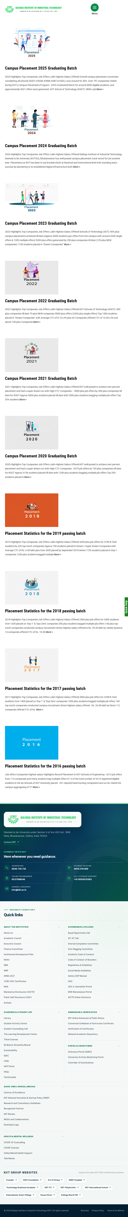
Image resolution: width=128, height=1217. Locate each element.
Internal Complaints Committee (83, 943)
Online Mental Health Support (18, 1153)
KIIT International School (96, 1187)
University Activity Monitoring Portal (86, 1057)
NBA (6, 965)
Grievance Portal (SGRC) (80, 1052)
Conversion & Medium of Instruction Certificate (91, 1023)
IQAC (6, 1055)
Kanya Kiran (46, 1195)
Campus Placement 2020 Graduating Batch (28, 426)
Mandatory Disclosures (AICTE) (19, 992)
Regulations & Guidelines (80, 965)
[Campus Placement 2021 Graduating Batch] (31, 355)
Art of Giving (54, 1180)
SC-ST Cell (73, 938)
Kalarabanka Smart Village (18, 1195)
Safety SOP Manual (77, 976)
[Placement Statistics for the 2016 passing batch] (31, 743)
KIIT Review (9, 1114)
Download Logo (11, 1124)
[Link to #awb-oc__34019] (95, 8)
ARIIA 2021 (9, 976)
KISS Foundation (31, 1180)
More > (100, 89)
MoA (6, 986)
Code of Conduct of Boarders (82, 959)
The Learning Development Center (20, 1034)
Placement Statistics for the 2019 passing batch (28, 504)
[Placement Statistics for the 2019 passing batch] (31, 510)
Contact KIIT (11, 842)
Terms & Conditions (115, 1210)
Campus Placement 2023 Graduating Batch (28, 193)
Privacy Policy (98, 1210)
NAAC (7, 959)
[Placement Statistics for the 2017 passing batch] (31, 665)
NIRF (6, 970)
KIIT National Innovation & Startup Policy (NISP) (27, 1098)
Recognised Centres (14, 1108)
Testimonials (10, 1077)
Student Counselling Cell (16, 1029)
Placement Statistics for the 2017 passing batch (28, 659)
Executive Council (12, 943)
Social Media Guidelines (79, 970)
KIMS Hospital (75, 1180)
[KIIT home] (42, 819)
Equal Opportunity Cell (79, 933)
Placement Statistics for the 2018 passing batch (28, 581)
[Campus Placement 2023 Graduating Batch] (31, 200)
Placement (32, 52)
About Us (8, 933)
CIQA (6, 1061)
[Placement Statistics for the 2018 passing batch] (31, 588)
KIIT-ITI (48, 1187)
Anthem (8, 1002)
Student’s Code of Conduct (81, 954)
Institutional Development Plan (19, 954)
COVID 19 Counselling (14, 1142)
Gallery (35, 39)
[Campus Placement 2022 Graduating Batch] (31, 277)
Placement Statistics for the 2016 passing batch (28, 736)
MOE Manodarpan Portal (80, 992)
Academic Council (12, 938)
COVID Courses (11, 1147)
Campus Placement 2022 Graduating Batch (28, 271)
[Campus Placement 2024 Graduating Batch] (31, 122)
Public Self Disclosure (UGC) (18, 997)
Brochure (85, 1210)
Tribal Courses (11, 1039)
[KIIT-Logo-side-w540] (33, 7)
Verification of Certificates (81, 1029)
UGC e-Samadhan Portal (80, 986)
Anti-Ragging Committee (80, 949)
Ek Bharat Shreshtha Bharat (17, 1045)
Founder (10, 1180)
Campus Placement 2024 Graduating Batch (28, 116)
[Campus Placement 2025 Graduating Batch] (31, 45)
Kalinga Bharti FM (69, 1195)
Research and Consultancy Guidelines (22, 1103)
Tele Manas (9, 1158)
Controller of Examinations (81, 1062)
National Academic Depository (83, 1034)
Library (7, 1018)
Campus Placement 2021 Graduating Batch (28, 349)
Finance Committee (13, 949)
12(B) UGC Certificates (15, 981)
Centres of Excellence (14, 1092)
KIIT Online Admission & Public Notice (86, 1018)
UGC (70, 981)
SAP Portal (9, 1066)
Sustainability (10, 1050)
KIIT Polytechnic (68, 1187)
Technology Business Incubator (21, 1187)
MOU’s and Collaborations (16, 1119)
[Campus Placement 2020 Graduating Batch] (31, 433)
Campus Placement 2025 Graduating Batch (28, 39)
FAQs (6, 1072)
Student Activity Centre (15, 1023)
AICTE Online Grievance (79, 997)
